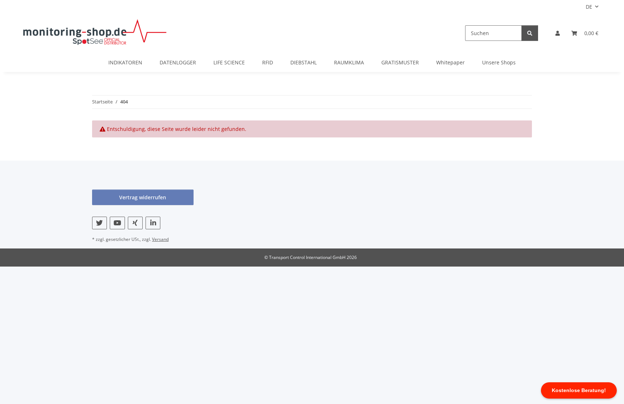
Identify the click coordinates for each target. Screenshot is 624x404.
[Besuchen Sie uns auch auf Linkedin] (153, 223)
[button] (558, 33)
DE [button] (589, 6)
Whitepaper (450, 62)
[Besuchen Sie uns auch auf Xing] (135, 223)
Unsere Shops (499, 62)
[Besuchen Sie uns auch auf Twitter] (99, 223)
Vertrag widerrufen (142, 197)
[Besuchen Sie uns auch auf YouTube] (117, 223)
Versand (160, 239)
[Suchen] (529, 33)
